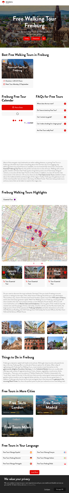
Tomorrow (36, 38)
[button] (41, 240)
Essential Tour (8, 199)
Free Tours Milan (17, 427)
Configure (47, 489)
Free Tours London (17, 405)
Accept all (59, 489)
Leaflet (50, 260)
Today (27, 38)
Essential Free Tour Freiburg (17, 69)
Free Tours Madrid (51, 405)
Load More (34, 472)
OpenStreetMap (57, 260)
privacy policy (31, 485)
